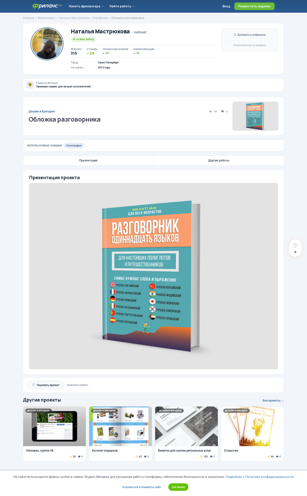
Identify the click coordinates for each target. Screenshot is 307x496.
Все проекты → (273, 400)
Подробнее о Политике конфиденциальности (260, 477)
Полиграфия (74, 145)
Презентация (88, 160)
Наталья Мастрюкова (100, 31)
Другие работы (218, 160)
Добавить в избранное (251, 34)
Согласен (178, 487)
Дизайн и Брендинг (42, 111)
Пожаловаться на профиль (249, 45)
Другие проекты (42, 400)
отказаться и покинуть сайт (141, 487)
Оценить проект (46, 385)
